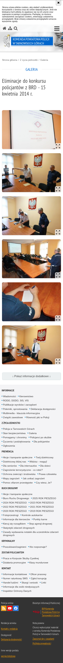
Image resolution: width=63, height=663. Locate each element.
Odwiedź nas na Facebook (15, 608)
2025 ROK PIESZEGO (44, 498)
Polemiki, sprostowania (15, 409)
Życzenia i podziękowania (16, 441)
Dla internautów (28, 465)
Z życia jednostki (29, 60)
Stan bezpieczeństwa (14, 433)
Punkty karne (40, 519)
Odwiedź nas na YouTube (9, 608)
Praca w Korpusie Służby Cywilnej (21, 558)
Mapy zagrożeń (11, 478)
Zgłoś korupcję (39, 578)
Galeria (44, 60)
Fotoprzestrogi (10, 515)
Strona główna (9, 60)
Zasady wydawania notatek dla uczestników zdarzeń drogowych (31, 534)
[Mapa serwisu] (10, 28)
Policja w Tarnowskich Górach (19, 429)
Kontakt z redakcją (9, 628)
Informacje (8, 390)
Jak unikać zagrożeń (34, 478)
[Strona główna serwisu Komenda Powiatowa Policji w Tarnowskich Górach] (4, 28)
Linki (43, 582)
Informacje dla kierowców (16, 519)
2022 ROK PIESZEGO (15, 506)
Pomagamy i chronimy (15, 437)
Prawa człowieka (47, 474)
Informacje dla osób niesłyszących (21, 586)
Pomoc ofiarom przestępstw (18, 482)
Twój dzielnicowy (44, 457)
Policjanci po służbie (40, 437)
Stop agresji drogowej (40, 523)
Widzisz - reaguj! (38, 461)
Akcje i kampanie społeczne (17, 457)
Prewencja (7, 451)
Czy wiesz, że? (44, 482)
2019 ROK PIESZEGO (42, 511)
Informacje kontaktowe (15, 574)
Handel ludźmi (10, 582)
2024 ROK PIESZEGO (15, 502)
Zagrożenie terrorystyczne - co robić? (23, 470)
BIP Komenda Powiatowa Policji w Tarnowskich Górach (51, 612)
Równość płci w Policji (37, 417)
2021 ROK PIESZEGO (42, 506)
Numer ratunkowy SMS (15, 578)
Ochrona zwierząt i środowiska (19, 474)
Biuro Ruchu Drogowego (16, 498)
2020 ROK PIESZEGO (15, 511)
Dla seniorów (10, 465)
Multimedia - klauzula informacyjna (21, 413)
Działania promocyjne (14, 562)
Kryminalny (8, 541)
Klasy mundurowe (38, 562)
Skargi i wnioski (30, 582)
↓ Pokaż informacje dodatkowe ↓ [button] (31, 376)
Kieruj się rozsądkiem (14, 523)
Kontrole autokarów (32, 515)
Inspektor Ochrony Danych (17, 591)
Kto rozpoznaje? (38, 547)
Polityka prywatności (42, 643)
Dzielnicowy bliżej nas (14, 461)
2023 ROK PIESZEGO (42, 502)
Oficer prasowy (38, 574)
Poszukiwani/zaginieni (14, 547)
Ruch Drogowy (10, 488)
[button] (56, 28)
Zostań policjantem (13, 552)
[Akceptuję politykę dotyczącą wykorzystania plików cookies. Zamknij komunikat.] (58, 2)
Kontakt (6, 568)
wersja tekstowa (8, 656)
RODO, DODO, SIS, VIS (16, 400)
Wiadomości (9, 396)
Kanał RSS (3, 608)
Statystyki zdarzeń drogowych (19, 527)
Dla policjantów (42, 441)
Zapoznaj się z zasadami (43, 638)
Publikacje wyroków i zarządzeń (20, 404)
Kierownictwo (26, 396)
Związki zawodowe (13, 417)
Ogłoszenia (9, 445)
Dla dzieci (45, 465)
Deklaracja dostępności (43, 409)
